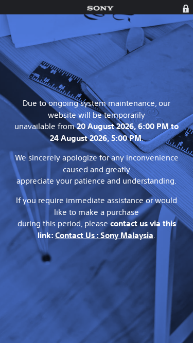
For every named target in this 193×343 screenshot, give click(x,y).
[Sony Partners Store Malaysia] (100, 8)
